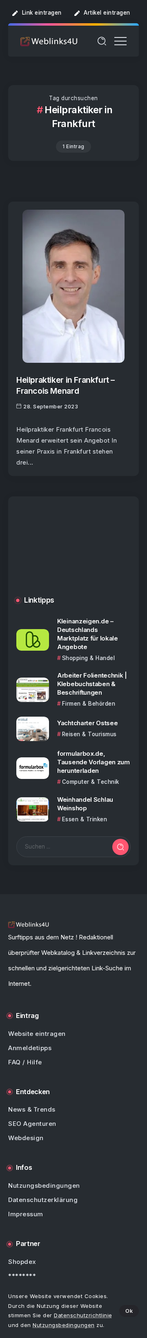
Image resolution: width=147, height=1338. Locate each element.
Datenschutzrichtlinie (83, 1315)
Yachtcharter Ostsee (87, 723)
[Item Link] (73, 286)
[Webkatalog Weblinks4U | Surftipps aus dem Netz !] (49, 41)
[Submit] (120, 847)
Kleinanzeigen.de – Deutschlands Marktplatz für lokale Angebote (87, 634)
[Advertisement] (73, 552)
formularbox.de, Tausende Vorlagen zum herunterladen (93, 762)
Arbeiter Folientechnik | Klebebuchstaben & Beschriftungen (92, 683)
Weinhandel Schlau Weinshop (85, 804)
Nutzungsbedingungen (64, 1325)
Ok (129, 1310)
